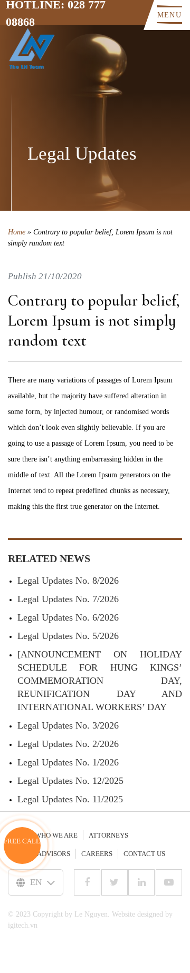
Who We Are (56, 835)
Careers (96, 854)
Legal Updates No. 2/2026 (68, 744)
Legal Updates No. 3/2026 (68, 725)
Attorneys (108, 835)
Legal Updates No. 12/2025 (70, 780)
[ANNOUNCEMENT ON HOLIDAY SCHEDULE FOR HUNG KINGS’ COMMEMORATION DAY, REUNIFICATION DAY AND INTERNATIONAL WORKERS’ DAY (99, 680)
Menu (169, 15)
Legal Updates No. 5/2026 (68, 636)
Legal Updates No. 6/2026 (68, 617)
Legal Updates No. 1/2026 (68, 762)
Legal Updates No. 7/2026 (68, 599)
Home (16, 232)
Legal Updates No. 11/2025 (70, 799)
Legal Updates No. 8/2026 (68, 580)
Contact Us (144, 854)
